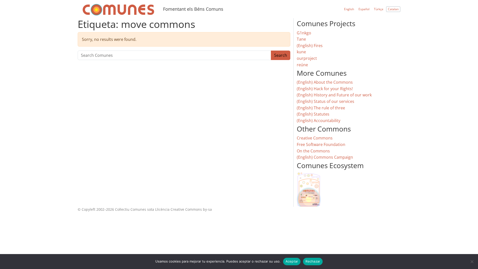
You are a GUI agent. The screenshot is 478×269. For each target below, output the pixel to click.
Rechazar (312, 261)
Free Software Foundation (321, 144)
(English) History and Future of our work (334, 95)
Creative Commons (315, 138)
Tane (301, 39)
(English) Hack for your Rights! (325, 88)
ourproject (307, 58)
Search (280, 55)
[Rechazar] (471, 261)
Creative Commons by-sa (191, 209)
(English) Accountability (318, 120)
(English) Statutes (313, 114)
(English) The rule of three (321, 108)
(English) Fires (310, 45)
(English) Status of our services (325, 101)
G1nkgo (304, 33)
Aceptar (292, 261)
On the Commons (313, 151)
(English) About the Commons (325, 82)
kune (301, 52)
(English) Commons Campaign (325, 157)
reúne (302, 64)
